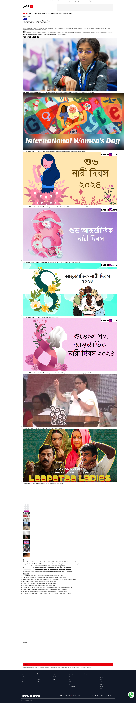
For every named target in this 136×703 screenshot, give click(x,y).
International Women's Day (77, 33)
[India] (109, 14)
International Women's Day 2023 (92, 33)
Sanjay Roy (89, 667)
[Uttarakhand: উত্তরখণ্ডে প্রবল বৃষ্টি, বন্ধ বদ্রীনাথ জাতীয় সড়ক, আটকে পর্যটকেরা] (68, 528)
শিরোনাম (86, 674)
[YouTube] (28, 696)
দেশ (46, 14)
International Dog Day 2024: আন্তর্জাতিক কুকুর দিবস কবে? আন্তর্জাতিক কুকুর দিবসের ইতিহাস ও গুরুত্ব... (45, 590)
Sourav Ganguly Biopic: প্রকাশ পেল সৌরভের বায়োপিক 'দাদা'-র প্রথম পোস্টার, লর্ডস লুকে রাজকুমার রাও (45, 566)
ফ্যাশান (70, 682)
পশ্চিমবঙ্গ (43, 14)
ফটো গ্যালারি (102, 684)
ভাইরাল (70, 14)
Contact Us (107, 696)
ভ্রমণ (70, 679)
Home (24, 17)
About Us (94, 696)
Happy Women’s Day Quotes (45, 33)
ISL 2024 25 (65, 667)
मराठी (69, 695)
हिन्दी (66, 695)
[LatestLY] (28, 8)
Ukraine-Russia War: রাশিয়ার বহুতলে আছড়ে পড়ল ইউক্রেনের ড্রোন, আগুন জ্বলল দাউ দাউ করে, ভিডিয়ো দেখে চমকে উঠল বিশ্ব (49, 580)
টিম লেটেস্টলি (29, 23)
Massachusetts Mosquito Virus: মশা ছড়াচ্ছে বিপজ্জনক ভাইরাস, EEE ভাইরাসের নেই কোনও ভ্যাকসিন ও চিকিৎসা (47, 594)
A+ (23, 25)
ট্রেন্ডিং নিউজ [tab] (25, 560)
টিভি (38, 682)
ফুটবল (54, 679)
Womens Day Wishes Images (59, 35)
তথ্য (22, 679)
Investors (112, 696)
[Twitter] (26, 19)
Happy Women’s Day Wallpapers (61, 33)
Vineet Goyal (42, 667)
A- (23, 27)
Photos (101, 687)
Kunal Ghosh (49, 667)
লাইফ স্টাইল (65, 14)
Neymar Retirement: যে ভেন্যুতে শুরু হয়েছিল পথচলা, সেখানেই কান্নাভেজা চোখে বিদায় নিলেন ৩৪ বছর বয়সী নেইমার (47, 568)
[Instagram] (31, 696)
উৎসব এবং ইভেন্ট (72, 686)
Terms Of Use (100, 696)
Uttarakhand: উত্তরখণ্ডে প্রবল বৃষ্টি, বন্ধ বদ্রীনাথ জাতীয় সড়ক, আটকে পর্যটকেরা (39, 582)
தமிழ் (78, 695)
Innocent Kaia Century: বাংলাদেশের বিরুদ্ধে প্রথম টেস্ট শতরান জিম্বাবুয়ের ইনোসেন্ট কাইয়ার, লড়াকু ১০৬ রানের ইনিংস (47, 572)
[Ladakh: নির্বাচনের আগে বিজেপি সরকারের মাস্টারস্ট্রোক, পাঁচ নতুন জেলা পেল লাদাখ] (68, 533)
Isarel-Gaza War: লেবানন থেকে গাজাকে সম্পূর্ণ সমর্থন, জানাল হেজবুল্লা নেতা (39, 586)
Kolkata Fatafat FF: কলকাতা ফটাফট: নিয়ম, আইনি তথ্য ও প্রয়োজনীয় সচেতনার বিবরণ (93, 1)
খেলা (57, 14)
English (62, 695)
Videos (29, 17)
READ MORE (26, 573)
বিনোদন (60, 14)
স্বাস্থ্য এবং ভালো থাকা (73, 684)
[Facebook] (24, 19)
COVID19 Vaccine (74, 667)
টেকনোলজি (53, 14)
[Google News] (36, 696)
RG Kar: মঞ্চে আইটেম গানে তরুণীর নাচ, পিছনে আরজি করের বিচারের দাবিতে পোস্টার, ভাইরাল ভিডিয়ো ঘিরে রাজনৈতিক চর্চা (47, 588)
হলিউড (38, 679)
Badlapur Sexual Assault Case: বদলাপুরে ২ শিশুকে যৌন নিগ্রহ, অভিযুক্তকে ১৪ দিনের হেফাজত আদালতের (45, 592)
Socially (38, 14)
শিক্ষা (22, 682)
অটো (101, 680)
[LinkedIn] (34, 696)
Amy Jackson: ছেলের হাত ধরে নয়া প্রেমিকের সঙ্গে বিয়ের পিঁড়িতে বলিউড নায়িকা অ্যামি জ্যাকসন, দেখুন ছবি (44, 578)
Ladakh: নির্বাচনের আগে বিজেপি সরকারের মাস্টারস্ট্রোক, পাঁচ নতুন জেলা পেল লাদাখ (39, 584)
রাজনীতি (23, 677)
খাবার (70, 677)
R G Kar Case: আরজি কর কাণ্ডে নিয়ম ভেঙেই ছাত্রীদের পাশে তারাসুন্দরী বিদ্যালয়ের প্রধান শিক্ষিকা (43, 576)
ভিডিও (101, 689)
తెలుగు (74, 695)
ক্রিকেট (54, 677)
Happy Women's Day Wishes (30, 33)
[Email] (39, 696)
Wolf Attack (82, 667)
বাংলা (71, 695)
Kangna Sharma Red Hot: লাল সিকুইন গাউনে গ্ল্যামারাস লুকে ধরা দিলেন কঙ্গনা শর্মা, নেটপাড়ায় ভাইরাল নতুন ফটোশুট (47, 570)
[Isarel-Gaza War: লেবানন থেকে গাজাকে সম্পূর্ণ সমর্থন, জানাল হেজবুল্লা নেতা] (68, 537)
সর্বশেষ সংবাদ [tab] (25, 558)
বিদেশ (49, 14)
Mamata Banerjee (34, 667)
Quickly (29, 14)
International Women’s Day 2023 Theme (41, 35)
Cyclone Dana (26, 667)
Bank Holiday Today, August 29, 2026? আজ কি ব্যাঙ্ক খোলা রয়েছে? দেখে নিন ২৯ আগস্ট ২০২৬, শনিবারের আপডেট (56, 1)
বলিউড (38, 677)
